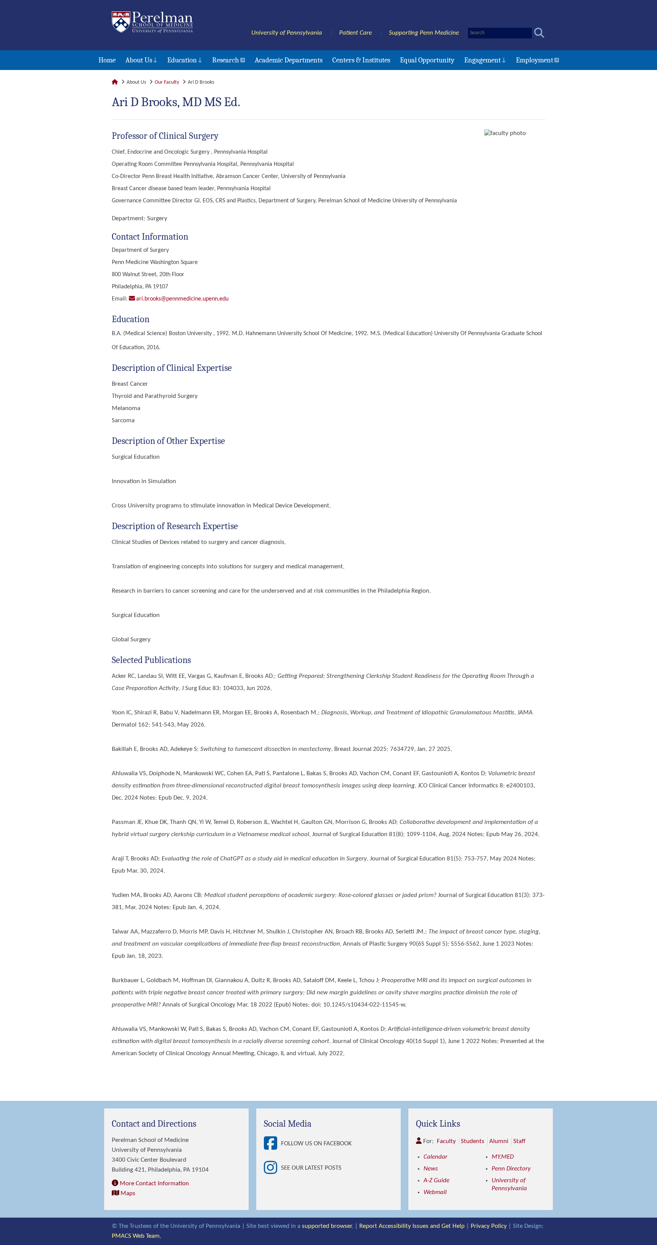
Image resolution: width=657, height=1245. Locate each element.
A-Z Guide (436, 1180)
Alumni (498, 1141)
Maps (128, 1193)
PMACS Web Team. (136, 1236)
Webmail (435, 1192)
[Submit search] (539, 33)
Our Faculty (167, 82)
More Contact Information (154, 1183)
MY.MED (503, 1157)
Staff (519, 1141)
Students (472, 1141)
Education (182, 60)
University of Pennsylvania (286, 33)
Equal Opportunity (427, 60)
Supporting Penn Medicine (424, 33)
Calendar (436, 1157)
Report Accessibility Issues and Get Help (412, 1226)
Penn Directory (511, 1168)
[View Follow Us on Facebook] (272, 1143)
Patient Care (355, 33)
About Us (138, 60)
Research (225, 60)
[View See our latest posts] (272, 1168)
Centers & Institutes (361, 60)
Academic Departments (288, 60)
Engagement (482, 60)
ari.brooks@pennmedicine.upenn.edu (182, 299)
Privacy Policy (489, 1226)
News (431, 1168)
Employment (534, 60)
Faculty (446, 1141)
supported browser (327, 1226)
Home (107, 60)
